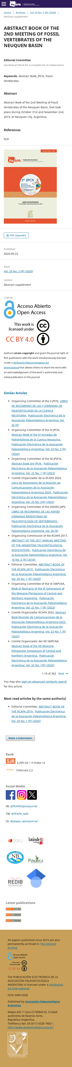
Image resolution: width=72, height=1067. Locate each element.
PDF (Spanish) (17, 235)
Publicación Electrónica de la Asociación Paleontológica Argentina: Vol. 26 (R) (38, 420)
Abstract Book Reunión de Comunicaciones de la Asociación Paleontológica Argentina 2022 (39, 617)
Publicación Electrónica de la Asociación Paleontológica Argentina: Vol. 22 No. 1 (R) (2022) (39, 468)
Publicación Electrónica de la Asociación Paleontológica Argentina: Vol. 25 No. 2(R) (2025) (40, 497)
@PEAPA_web (19, 813)
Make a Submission (20, 738)
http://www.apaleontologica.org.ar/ (31, 1027)
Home (7, 12)
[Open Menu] (4, 4)
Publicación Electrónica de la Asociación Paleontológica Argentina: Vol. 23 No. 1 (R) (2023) (39, 631)
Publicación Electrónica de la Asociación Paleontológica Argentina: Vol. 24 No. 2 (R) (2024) (39, 449)
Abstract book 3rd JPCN (27, 463)
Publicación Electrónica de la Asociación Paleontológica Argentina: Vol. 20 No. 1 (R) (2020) (39, 574)
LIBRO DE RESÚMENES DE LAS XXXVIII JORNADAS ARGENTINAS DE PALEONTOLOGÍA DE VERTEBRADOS (36, 516)
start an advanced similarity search (44, 681)
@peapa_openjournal (24, 821)
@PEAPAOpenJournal (23, 806)
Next (61, 673)
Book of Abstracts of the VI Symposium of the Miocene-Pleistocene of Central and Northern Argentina (38, 593)
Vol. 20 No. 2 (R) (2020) (43, 12)
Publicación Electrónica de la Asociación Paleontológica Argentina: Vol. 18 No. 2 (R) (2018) (40, 554)
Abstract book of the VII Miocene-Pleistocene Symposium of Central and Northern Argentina (36, 650)
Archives (20, 12)
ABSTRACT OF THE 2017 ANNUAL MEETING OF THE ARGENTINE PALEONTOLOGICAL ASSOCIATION (39, 545)
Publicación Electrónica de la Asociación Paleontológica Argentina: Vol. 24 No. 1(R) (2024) (39, 660)
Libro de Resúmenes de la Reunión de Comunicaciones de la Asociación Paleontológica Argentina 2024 (36, 487)
